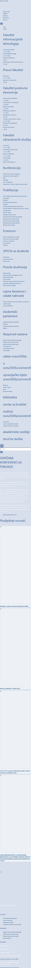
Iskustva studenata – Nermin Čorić (10, 688)
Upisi (4, 27)
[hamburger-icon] (1, 24)
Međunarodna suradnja (9, 225)
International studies (8, 348)
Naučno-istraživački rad (9, 162)
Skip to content (4, 1)
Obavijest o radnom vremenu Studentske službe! (14, 606)
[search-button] (1, 452)
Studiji (4, 29)
